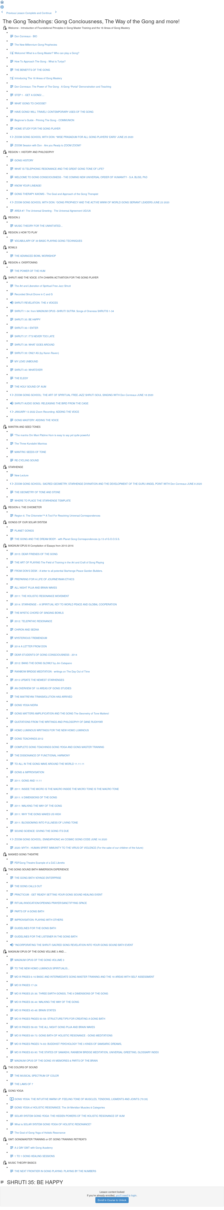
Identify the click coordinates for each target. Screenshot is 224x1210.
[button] (2, 3)
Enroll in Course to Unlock (112, 1200)
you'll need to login (126, 1195)
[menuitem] (2, 8)
